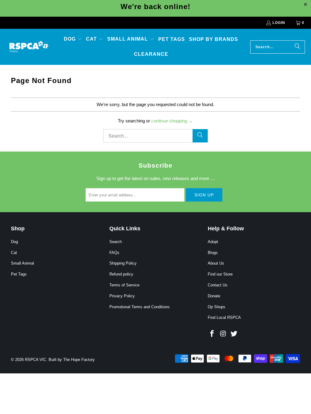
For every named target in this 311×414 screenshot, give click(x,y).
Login (278, 23)
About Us (216, 263)
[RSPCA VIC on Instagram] (223, 334)
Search (115, 241)
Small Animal (22, 263)
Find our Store (220, 274)
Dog (14, 241)
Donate (214, 296)
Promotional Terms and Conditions (139, 307)
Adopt (213, 241)
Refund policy (121, 274)
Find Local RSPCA (224, 317)
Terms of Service (124, 285)
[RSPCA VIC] (29, 46)
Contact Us (217, 285)
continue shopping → (172, 120)
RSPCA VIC (35, 359)
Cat (14, 252)
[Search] (297, 47)
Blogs (213, 252)
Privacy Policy (122, 296)
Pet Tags (19, 274)
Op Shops (216, 307)
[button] (73, 39)
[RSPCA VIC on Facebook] (212, 334)
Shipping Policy (123, 263)
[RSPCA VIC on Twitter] (233, 334)
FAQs (114, 252)
